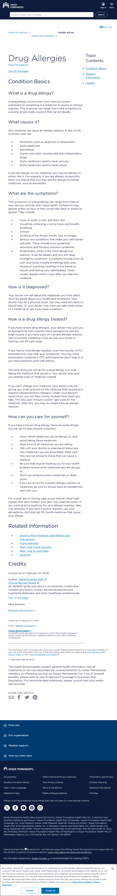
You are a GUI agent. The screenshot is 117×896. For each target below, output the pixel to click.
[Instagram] (40, 808)
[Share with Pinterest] (35, 697)
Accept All (50, 891)
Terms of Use (92, 652)
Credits (90, 82)
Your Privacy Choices (53, 782)
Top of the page (18, 597)
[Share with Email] (11, 697)
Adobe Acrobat (39, 858)
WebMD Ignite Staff (25, 626)
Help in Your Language (15, 788)
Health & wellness (18, 32)
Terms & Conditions (52, 788)
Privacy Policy (14, 654)
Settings (30, 891)
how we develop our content (43, 654)
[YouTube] (23, 808)
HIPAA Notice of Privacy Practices (59, 777)
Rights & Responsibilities (55, 793)
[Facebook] (15, 808)
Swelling (25, 554)
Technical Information (100, 788)
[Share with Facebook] (19, 697)
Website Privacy (12, 793)
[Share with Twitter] (27, 697)
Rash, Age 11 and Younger (36, 547)
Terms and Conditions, (82, 882)
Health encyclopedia (43, 36)
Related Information (21, 610)
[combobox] (51, 14)
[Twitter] (6, 808)
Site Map (93, 793)
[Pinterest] (31, 808)
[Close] (112, 868)
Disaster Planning (98, 782)
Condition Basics (96, 68)
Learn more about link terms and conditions (69, 852)
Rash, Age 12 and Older (34, 550)
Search (101, 14)
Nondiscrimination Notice (16, 782)
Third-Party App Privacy (101, 777)
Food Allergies (29, 543)
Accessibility (10, 777)
